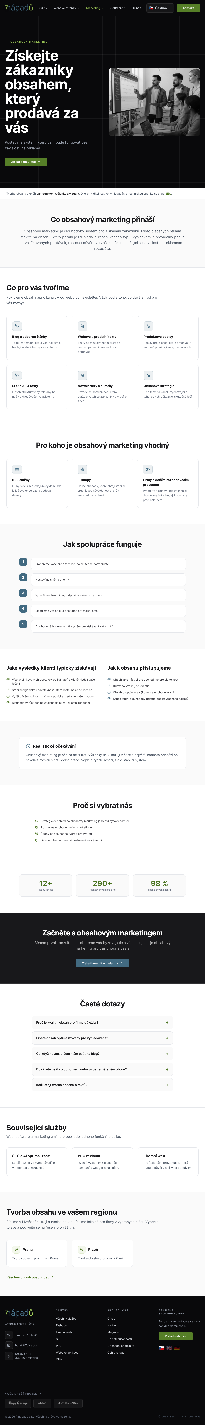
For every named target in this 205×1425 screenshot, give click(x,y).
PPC (59, 1345)
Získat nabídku (175, 1336)
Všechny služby (66, 1318)
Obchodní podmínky (120, 1345)
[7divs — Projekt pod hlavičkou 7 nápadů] (42, 1403)
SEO (168, 193)
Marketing (93, 8)
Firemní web (64, 1332)
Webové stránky (65, 8)
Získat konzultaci (23, 161)
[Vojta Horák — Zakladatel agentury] (68, 1403)
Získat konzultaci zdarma (100, 963)
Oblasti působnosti (119, 1339)
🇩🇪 (177, 1348)
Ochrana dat (115, 1352)
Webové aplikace (67, 1352)
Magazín (113, 1332)
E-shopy (61, 1325)
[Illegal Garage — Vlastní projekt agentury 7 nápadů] (18, 1403)
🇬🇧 (169, 1348)
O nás (137, 8)
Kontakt (188, 8)
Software (116, 8)
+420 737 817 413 (27, 1335)
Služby (42, 8)
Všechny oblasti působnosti (27, 1277)
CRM (59, 1359)
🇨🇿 (162, 1348)
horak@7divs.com (26, 1345)
